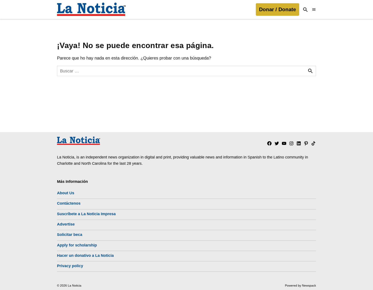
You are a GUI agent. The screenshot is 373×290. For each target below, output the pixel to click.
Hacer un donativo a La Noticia (85, 255)
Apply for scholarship (77, 245)
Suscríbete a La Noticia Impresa (86, 214)
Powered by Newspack (300, 285)
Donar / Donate (277, 9)
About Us (65, 193)
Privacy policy (70, 266)
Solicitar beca (69, 234)
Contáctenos (69, 203)
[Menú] (314, 9)
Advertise (66, 224)
